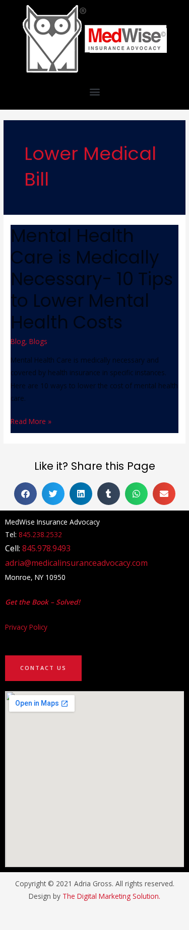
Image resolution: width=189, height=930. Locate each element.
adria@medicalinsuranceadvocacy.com (76, 562)
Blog (18, 341)
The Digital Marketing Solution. (111, 896)
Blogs (38, 341)
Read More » (31, 420)
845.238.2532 (40, 534)
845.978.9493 (46, 548)
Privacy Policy (26, 627)
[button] (94, 91)
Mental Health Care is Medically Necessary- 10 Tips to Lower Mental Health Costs (92, 278)
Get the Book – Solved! (42, 602)
